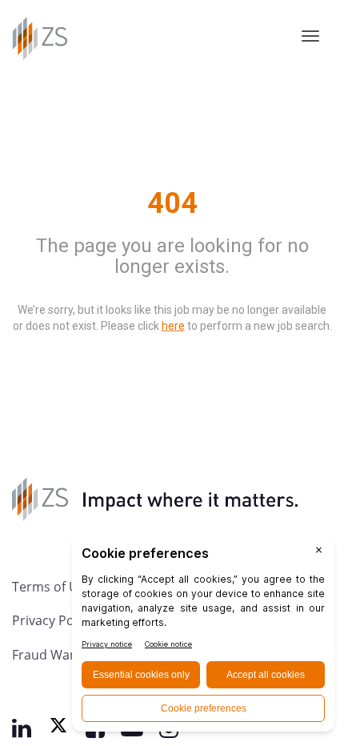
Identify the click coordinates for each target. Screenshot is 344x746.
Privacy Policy (53, 620)
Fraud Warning (57, 654)
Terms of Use (52, 586)
